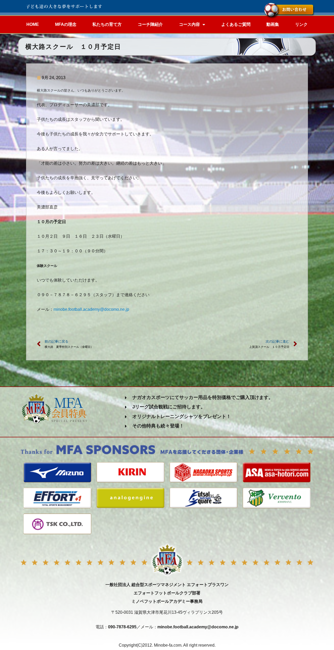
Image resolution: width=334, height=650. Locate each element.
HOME (32, 24)
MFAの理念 (65, 24)
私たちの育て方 (107, 24)
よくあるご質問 (235, 24)
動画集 (272, 24)
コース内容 (189, 24)
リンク (301, 24)
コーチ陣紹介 (150, 24)
